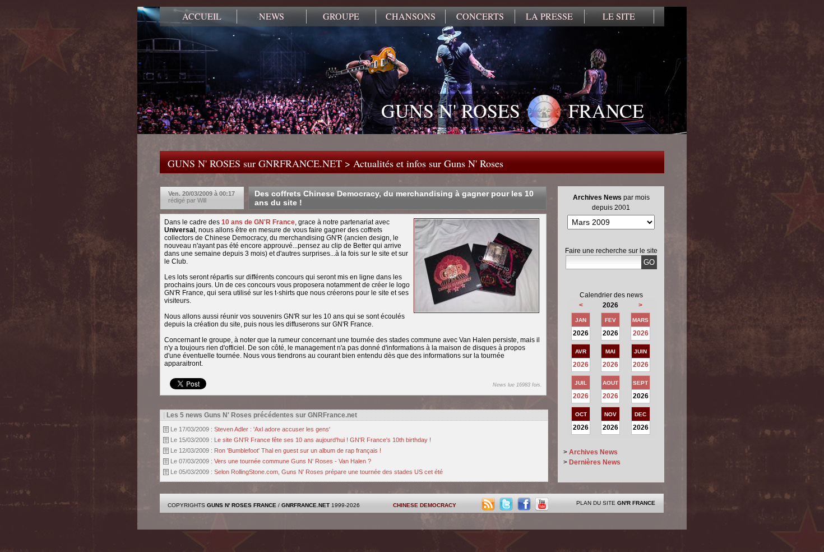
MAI (610, 351)
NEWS (271, 16)
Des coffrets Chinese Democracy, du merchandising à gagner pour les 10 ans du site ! (394, 198)
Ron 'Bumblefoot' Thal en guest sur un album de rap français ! (297, 450)
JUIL (581, 383)
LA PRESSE (549, 16)
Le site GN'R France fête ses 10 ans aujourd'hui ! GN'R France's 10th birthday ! (322, 439)
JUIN (640, 351)
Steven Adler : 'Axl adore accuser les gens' (272, 429)
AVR (580, 351)
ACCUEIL (201, 16)
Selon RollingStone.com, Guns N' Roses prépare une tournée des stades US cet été (328, 471)
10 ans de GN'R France (258, 222)
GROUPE (341, 16)
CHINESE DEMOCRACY (424, 505)
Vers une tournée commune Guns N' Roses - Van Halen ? (292, 461)
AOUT (610, 383)
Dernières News (595, 462)
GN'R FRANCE (636, 503)
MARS (640, 320)
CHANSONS (411, 16)
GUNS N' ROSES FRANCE (512, 110)
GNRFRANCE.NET (305, 505)
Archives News (593, 452)
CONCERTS (480, 16)
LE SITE (619, 16)
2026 (641, 333)
